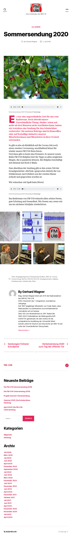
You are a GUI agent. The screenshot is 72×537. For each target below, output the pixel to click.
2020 (13, 277)
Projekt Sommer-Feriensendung (17, 396)
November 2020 (10, 512)
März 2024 (8, 478)
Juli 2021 (7, 500)
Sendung (7, 438)
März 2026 (8, 455)
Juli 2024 (7, 472)
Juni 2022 (8, 489)
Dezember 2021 (10, 495)
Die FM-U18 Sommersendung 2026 (18, 387)
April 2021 (8, 506)
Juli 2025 (7, 458)
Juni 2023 (8, 483)
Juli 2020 (7, 514)
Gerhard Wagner (31, 42)
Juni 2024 (8, 475)
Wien (34, 281)
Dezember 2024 (10, 466)
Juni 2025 (8, 461)
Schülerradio (27, 281)
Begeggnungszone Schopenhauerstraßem (30, 277)
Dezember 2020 (10, 509)
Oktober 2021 (9, 497)
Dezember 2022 (10, 486)
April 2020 (8, 517)
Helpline (55, 279)
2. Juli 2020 (47, 42)
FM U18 (30, 279)
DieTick (24, 279)
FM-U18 (36, 279)
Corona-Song (16, 279)
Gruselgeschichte (46, 279)
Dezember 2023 (10, 481)
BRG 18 (48, 277)
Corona (54, 277)
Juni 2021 (8, 503)
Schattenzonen (16, 281)
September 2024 (11, 469)
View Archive (23, 330)
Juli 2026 (7, 452)
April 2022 (8, 492)
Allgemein (36, 27)
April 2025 (8, 464)
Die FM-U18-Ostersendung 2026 (17, 391)
